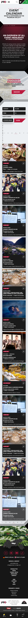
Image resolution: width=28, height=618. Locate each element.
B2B (14, 583)
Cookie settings (14, 604)
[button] (17, 2)
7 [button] (23, 133)
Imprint (10, 600)
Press (14, 571)
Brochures (14, 574)
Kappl (12, 534)
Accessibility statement (15, 602)
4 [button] (9, 522)
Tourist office (14, 572)
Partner (14, 581)
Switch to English (20, 557)
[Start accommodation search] (25, 2)
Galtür (2, 534)
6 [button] (19, 133)
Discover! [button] (17, 92)
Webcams (14, 592)
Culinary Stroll (7, 167)
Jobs (14, 579)
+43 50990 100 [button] (14, 563)
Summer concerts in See (10, 229)
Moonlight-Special (8, 324)
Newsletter (14, 569)
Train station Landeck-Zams (20, 536)
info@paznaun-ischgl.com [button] (14, 565)
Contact (14, 575)
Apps (14, 584)
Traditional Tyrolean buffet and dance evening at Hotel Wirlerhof (13, 293)
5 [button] (15, 133)
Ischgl (8, 533)
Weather (14, 593)
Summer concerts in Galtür (11, 198)
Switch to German (9, 557)
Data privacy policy (15, 600)
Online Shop (14, 595)
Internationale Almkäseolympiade (13, 387)
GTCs (9, 602)
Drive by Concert (8, 261)
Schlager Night (7, 356)
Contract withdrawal (13, 603)
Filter (18, 120)
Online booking (14, 590)
